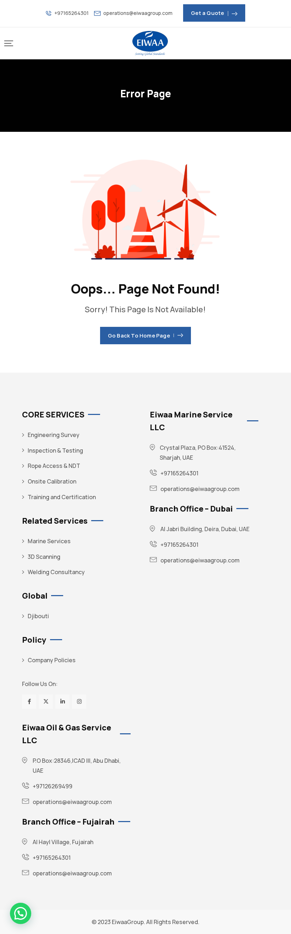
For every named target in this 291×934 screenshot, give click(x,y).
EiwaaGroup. (128, 922)
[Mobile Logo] (150, 43)
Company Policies (52, 660)
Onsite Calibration (52, 481)
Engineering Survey (53, 435)
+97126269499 (52, 786)
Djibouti (38, 616)
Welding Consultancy (56, 572)
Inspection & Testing (55, 450)
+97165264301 (71, 13)
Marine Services (49, 541)
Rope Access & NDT (54, 466)
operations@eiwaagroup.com (137, 13)
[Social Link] (29, 702)
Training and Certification (62, 497)
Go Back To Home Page (139, 335)
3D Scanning (44, 557)
